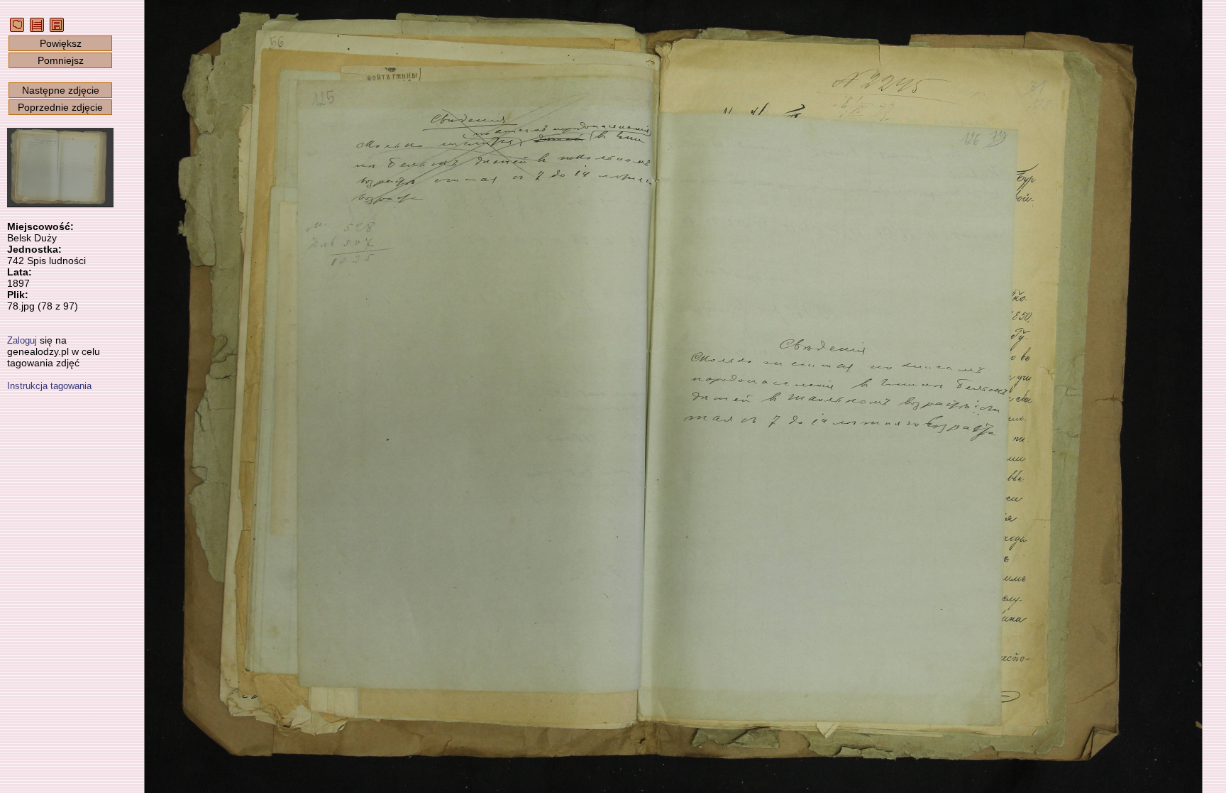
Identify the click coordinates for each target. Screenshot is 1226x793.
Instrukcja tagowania (49, 386)
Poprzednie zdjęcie (60, 107)
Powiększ (61, 43)
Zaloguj (22, 340)
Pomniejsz (61, 60)
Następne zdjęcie (60, 90)
